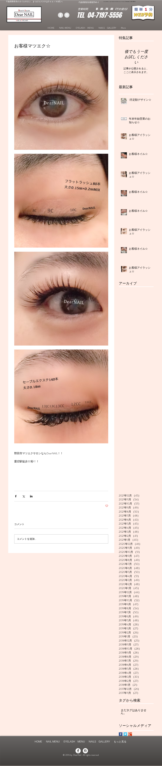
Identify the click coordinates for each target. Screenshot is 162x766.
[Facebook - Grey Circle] (60, 15)
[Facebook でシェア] (15, 496)
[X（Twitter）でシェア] (23, 496)
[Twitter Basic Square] (125, 734)
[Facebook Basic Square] (120, 734)
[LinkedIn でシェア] (31, 496)
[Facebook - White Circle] (78, 750)
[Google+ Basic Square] (130, 734)
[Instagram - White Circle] (85, 750)
